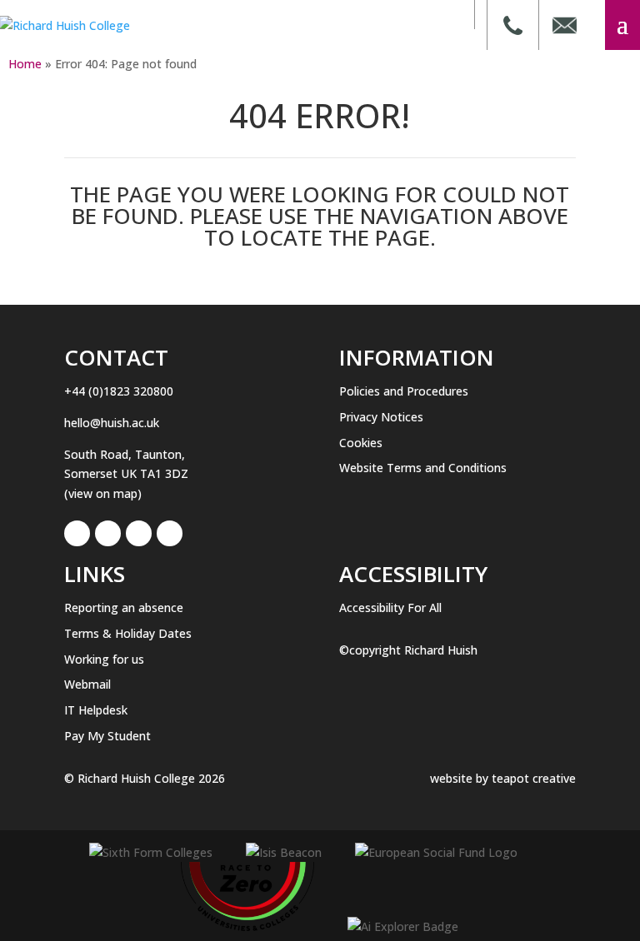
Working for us (104, 659)
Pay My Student (107, 736)
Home (25, 64)
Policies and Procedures (403, 391)
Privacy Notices (381, 417)
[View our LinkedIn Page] (108, 533)
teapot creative (534, 778)
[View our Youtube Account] (169, 533)
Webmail (87, 684)
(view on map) (103, 493)
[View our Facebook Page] (77, 533)
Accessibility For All (390, 607)
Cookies (360, 443)
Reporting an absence (123, 607)
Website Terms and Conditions (423, 467)
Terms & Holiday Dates (128, 633)
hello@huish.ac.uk (111, 423)
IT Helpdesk (96, 710)
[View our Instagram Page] (139, 533)
